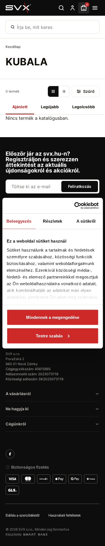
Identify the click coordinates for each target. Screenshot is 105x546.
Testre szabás (49, 335)
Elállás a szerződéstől (22, 515)
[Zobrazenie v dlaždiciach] (53, 91)
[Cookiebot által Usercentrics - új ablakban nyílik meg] (75, 205)
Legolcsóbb (83, 106)
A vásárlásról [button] (18, 393)
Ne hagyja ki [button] (17, 408)
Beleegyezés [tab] (18, 221)
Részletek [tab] (52, 221)
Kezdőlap (13, 47)
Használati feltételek (64, 515)
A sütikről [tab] (85, 221)
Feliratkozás (79, 186)
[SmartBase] (35, 534)
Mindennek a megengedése (52, 317)
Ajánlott (19, 106)
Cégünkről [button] (16, 423)
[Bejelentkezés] (72, 7)
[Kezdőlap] (18, 8)
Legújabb (50, 106)
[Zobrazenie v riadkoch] (64, 91)
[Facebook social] (10, 454)
